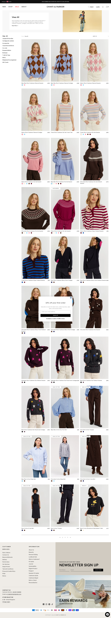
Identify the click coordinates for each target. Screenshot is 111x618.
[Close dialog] (71, 298)
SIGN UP (55, 315)
